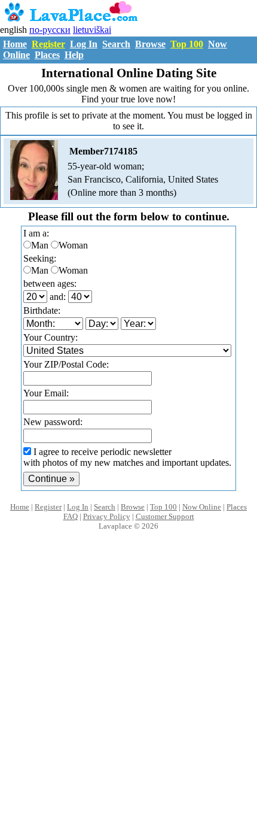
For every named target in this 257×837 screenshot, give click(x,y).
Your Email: (46, 393)
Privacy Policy (106, 516)
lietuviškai (92, 30)
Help (74, 55)
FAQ (70, 516)
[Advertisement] (128, 696)
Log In (83, 44)
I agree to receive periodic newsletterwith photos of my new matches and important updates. (127, 457)
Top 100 (186, 44)
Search (116, 44)
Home (15, 44)
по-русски (50, 30)
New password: (52, 422)
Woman (73, 245)
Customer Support (165, 516)
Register (48, 44)
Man (39, 245)
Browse (150, 44)
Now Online (201, 506)
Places (47, 55)
